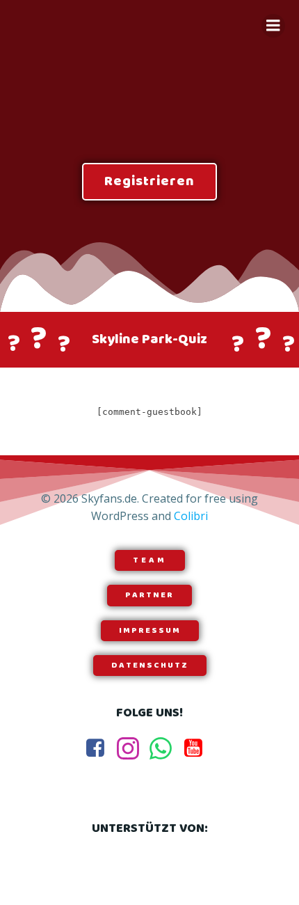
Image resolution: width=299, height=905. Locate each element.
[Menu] (273, 26)
